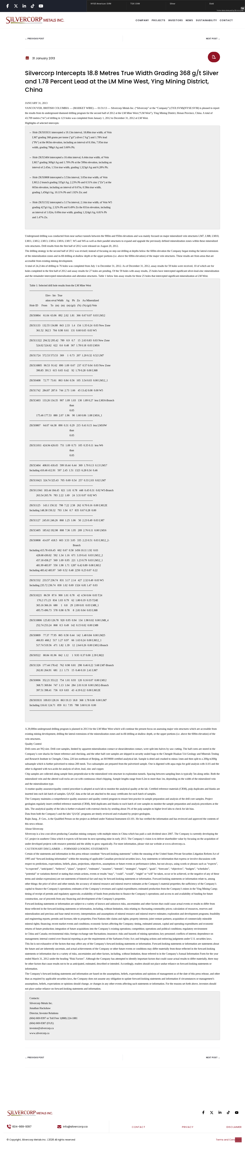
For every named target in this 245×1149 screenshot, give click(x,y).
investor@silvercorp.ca (42, 1028)
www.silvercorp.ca (175, 843)
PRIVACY (188, 1127)
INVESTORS (175, 20)
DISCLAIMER (234, 1127)
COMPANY (142, 20)
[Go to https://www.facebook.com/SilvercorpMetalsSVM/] (7, 6)
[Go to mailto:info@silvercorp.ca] (81, 1127)
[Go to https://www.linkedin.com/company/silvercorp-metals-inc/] (24, 6)
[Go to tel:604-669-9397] (27, 1127)
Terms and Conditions (229, 1139)
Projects (158, 20)
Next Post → (213, 38)
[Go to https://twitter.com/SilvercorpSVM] (211, 1112)
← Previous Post (34, 38)
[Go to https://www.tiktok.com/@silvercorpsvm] (32, 6)
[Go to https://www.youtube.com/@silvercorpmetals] (40, 6)
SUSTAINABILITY (206, 20)
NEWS (189, 20)
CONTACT (226, 20)
